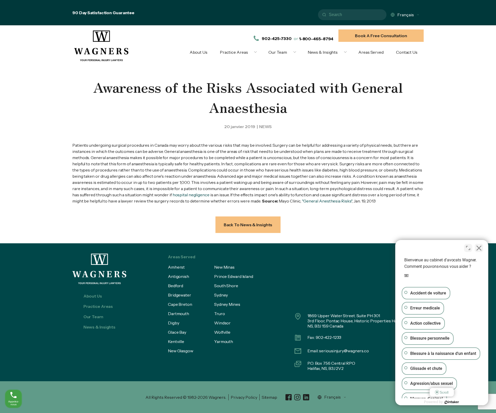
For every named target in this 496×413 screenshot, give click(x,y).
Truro (219, 313)
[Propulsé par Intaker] (452, 402)
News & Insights (323, 52)
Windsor (222, 322)
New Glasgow (180, 350)
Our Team (277, 52)
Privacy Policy (244, 397)
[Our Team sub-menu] (295, 52)
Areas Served (371, 52)
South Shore (226, 285)
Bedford (175, 285)
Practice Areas (234, 52)
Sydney (221, 295)
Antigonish (178, 276)
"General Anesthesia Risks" (327, 201)
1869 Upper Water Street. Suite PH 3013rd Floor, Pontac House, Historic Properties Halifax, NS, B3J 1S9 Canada (356, 321)
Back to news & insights (248, 224)
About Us (198, 52)
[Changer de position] (468, 248)
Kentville (176, 341)
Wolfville (222, 332)
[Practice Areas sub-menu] (256, 52)
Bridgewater (179, 295)
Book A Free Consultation (381, 35)
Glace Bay (177, 332)
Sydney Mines (227, 304)
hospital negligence (191, 194)
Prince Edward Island (233, 276)
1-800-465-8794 (316, 38)
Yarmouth (223, 341)
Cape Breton (180, 304)
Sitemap (269, 397)
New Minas (224, 267)
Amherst (176, 267)
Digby (173, 322)
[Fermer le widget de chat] (479, 248)
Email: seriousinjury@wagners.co (338, 350)
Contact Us (406, 52)
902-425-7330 (277, 38)
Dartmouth (178, 313)
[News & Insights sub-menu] (346, 52)
